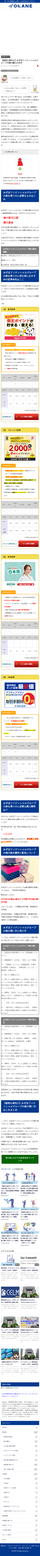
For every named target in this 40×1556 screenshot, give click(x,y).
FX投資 (19, 1474)
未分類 (19, 1427)
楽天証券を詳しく (7, 416)
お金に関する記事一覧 (24, 1548)
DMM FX (20, 1492)
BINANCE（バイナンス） (20, 1506)
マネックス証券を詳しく (9, 543)
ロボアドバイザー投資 (20, 1450)
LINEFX (20, 1497)
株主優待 (20, 1441)
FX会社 (20, 1483)
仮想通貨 (19, 1516)
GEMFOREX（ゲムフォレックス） (20, 1511)
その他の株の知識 (20, 1446)
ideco (19, 1539)
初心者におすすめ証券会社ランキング (20, 1159)
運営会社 (3, 1545)
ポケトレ (20, 1502)
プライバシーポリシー (14, 1545)
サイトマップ (26, 1545)
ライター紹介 (13, 1548)
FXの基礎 (20, 1478)
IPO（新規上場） (20, 1469)
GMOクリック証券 (20, 1488)
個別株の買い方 (6, 56)
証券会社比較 (20, 1437)
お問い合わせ (35, 1545)
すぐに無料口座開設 (27, 416)
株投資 (19, 1432)
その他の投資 (19, 1530)
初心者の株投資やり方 (20, 1460)
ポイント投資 (19, 1535)
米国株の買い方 (19, 1520)
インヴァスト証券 (20, 1455)
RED (20, 174)
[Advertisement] (20, 30)
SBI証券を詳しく (7, 784)
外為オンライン (19, 1525)
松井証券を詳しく (7, 664)
